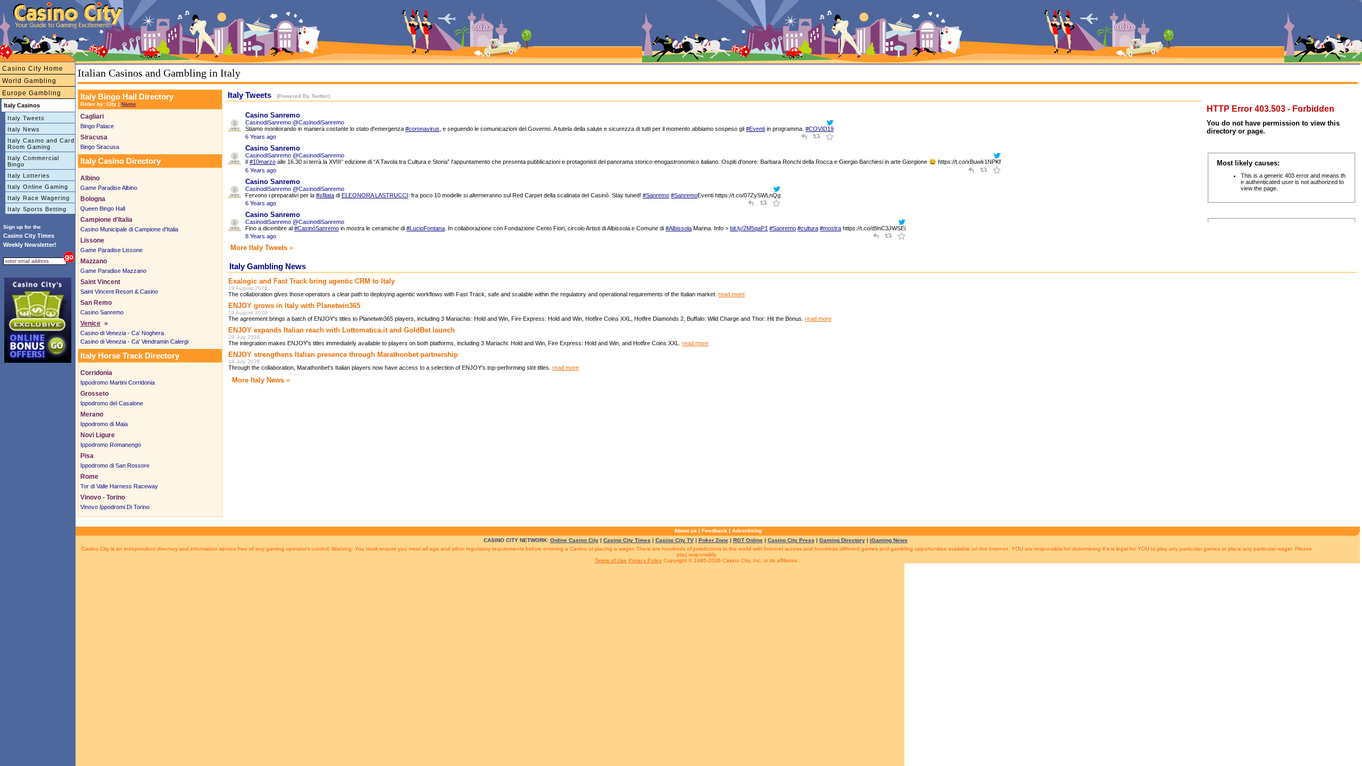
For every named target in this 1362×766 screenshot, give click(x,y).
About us (685, 531)
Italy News (23, 129)
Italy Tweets (26, 118)
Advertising (747, 531)
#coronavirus (422, 129)
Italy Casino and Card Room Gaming (40, 143)
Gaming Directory (842, 540)
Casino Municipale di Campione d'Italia (129, 229)
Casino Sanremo (101, 312)
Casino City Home (32, 68)
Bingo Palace (97, 126)
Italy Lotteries (28, 175)
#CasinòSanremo (316, 228)
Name (128, 104)
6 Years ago (260, 137)
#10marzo (263, 162)
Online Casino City (574, 540)
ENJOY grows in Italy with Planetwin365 (294, 306)
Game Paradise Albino (108, 188)
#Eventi (755, 129)
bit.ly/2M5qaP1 (749, 228)
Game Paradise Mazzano (113, 271)
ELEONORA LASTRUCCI (375, 195)
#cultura (808, 228)
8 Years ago (260, 236)
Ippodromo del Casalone (111, 403)
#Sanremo (656, 195)
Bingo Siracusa (99, 147)
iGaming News (889, 540)
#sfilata (325, 195)
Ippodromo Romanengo (110, 445)
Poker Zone (713, 540)
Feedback (714, 531)
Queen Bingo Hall (102, 208)
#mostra (830, 228)
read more (731, 294)
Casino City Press (791, 540)
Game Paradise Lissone (111, 250)
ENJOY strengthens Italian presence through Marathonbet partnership (343, 355)
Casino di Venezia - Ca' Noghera (122, 333)
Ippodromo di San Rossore (115, 465)
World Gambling (29, 81)
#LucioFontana (425, 228)
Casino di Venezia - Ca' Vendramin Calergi (134, 341)
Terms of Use (611, 560)
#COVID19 (819, 129)
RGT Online (748, 540)
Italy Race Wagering (38, 198)
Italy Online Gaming (37, 187)
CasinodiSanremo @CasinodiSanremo (294, 122)
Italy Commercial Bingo (33, 161)
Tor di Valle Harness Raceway (119, 486)
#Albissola (679, 228)
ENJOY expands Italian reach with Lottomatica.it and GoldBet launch (341, 330)
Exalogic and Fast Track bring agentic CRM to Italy (311, 281)
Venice (90, 323)
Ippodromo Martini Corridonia (117, 382)
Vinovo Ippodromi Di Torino (115, 507)
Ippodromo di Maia (104, 424)
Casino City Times (627, 540)
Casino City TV (674, 540)
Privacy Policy (645, 560)
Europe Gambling (31, 93)
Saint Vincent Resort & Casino (119, 291)
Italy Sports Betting (37, 209)
